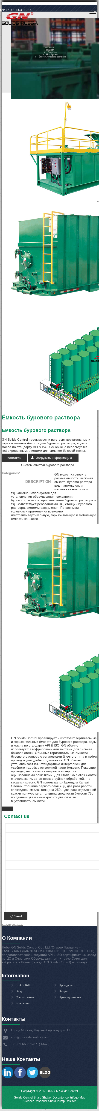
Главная (50, 50)
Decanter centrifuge (65, 1097)
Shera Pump (56, 1101)
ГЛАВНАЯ (23, 985)
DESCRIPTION (38, 482)
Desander (41, 1101)
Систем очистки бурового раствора (47, 465)
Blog (19, 991)
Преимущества (70, 997)
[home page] (20, 24)
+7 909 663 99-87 (18, 10)
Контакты (14, 458)
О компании (25, 997)
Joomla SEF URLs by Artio (12, 925)
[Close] (7, 809)
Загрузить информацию (54, 458)
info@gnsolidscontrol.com (30, 1037)
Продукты (52, 52)
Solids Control (23, 1097)
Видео (63, 991)
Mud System (52, 54)
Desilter (71, 1101)
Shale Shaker (43, 1097)
